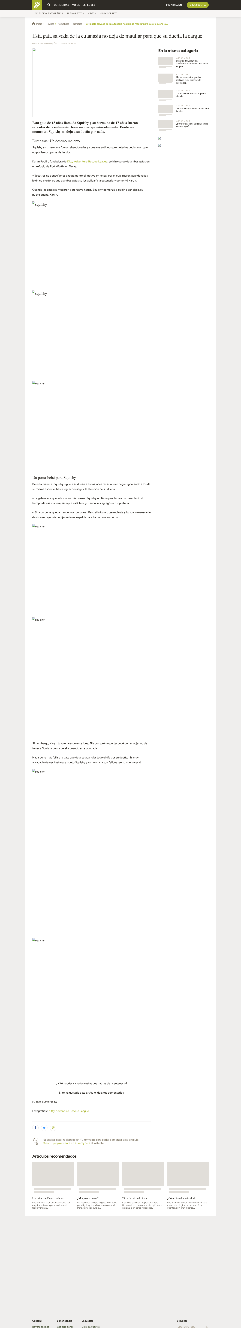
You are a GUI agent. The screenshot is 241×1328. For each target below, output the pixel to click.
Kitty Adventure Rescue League (87, 161)
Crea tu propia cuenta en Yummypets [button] (66, 1143)
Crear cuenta (198, 5)
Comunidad (61, 5)
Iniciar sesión (174, 5)
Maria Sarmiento (42, 43)
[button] (35, 1128)
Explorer (89, 5)
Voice (76, 5)
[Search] (49, 5)
